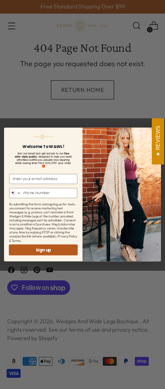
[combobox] (15, 193)
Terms (16, 240)
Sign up (43, 250)
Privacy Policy (67, 236)
